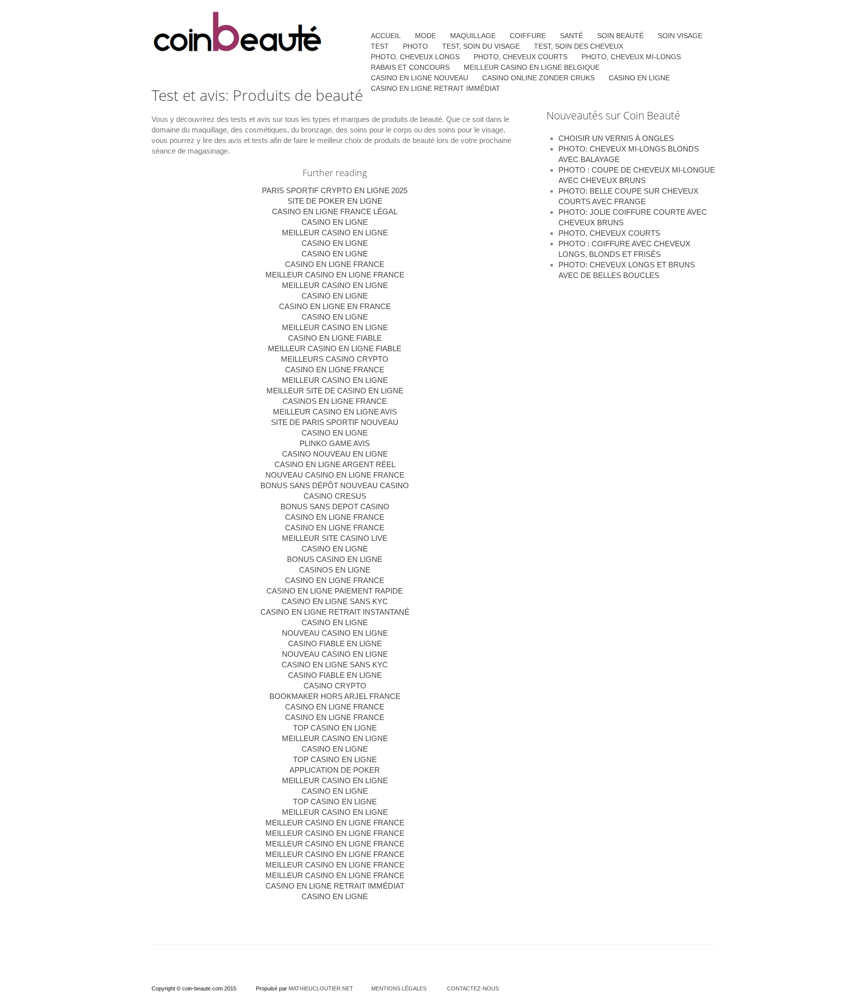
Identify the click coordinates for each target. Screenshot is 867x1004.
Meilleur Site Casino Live (334, 538)
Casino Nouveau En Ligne (335, 454)
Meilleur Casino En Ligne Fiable (334, 348)
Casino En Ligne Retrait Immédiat (334, 886)
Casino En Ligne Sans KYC (334, 601)
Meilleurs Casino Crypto (334, 359)
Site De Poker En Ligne (334, 201)
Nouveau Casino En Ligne (335, 633)
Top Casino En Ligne (335, 728)
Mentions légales (398, 988)
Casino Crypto (335, 685)
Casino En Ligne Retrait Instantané (334, 612)
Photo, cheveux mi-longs (631, 57)
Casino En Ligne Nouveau (419, 78)
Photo (415, 46)
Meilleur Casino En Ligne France (334, 274)
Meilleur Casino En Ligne (335, 232)
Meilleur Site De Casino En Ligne (334, 390)
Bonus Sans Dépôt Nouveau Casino (334, 485)
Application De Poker (335, 770)
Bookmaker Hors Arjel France (334, 696)
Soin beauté (620, 36)
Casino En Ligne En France (335, 306)
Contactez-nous (473, 988)
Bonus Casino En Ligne (334, 559)
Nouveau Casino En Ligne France (334, 475)
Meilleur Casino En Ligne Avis (335, 411)
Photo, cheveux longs (415, 57)
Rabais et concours (410, 67)
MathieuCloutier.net (320, 988)
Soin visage (680, 36)
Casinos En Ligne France (334, 401)
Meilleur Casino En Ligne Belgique (532, 67)
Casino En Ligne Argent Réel (334, 464)
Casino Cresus (335, 496)
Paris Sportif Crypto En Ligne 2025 (334, 190)
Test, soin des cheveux (578, 46)
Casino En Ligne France (334, 264)
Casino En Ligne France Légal (334, 211)
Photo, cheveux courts (609, 233)
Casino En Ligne (335, 222)
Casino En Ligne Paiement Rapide (334, 591)
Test (380, 46)
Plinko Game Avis (335, 443)
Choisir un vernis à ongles (616, 138)
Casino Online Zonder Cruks (538, 78)
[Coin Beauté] (238, 33)
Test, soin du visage (481, 46)
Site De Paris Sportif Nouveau (334, 422)
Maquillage (473, 36)
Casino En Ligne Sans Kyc (334, 664)
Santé (571, 36)
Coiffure (528, 36)
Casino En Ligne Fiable (335, 338)
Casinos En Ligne (334, 569)
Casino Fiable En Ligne (335, 643)
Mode (425, 36)
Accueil (386, 36)
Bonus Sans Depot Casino (334, 506)
